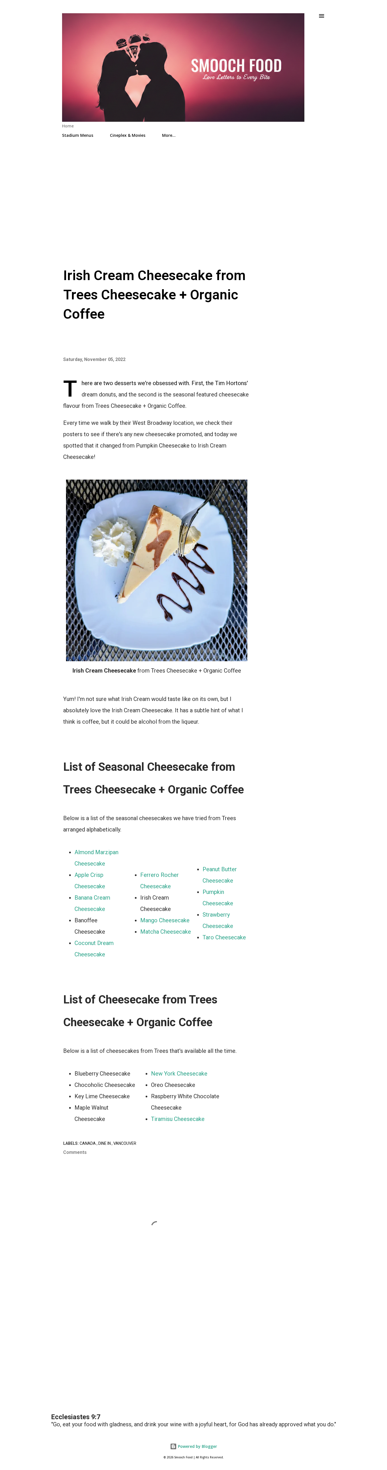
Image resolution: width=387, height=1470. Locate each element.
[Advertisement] (193, 191)
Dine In (105, 1143)
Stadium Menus (77, 135)
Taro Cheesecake (224, 937)
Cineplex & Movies (127, 135)
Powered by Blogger (197, 1446)
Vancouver (124, 1143)
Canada (88, 1143)
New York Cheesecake (179, 1073)
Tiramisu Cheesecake (178, 1119)
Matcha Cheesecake (165, 931)
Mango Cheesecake (165, 920)
